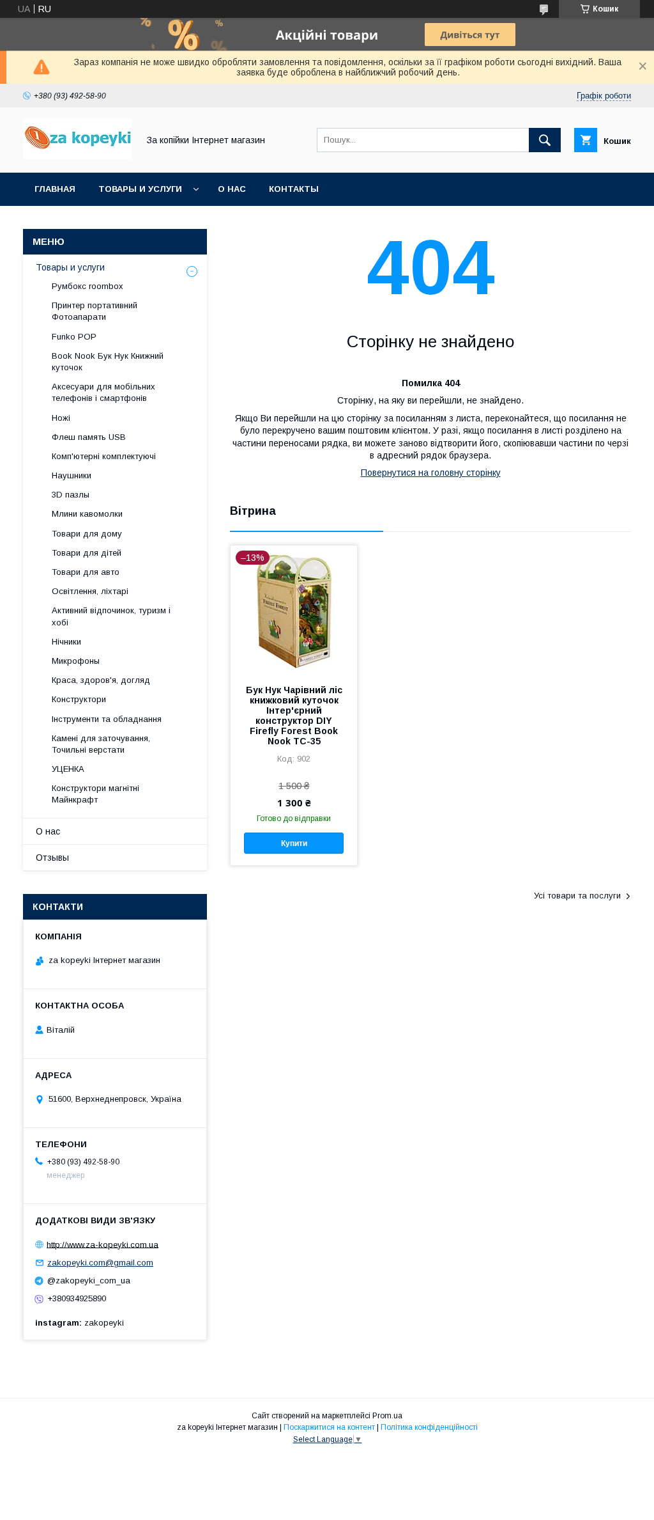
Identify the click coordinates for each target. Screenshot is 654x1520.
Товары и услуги (140, 189)
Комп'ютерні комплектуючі (104, 456)
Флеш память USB (89, 437)
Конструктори (79, 699)
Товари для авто (85, 572)
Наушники (71, 475)
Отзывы (52, 857)
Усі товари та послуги (577, 895)
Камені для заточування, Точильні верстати (101, 744)
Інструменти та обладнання (107, 719)
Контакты (294, 189)
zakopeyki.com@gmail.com (100, 1262)
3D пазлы (70, 494)
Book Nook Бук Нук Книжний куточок (108, 361)
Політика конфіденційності (429, 1427)
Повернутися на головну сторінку (431, 472)
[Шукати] (545, 140)
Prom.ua (387, 1415)
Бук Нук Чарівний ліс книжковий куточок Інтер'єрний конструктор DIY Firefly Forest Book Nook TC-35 (294, 715)
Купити (294, 843)
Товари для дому (87, 533)
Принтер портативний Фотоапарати (94, 311)
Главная (54, 189)
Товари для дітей (86, 553)
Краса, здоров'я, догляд (101, 680)
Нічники (66, 641)
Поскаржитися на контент (329, 1427)
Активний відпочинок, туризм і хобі (111, 616)
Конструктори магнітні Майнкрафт (95, 793)
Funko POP (74, 336)
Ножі (61, 418)
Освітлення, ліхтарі (90, 591)
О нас (232, 189)
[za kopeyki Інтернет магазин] (77, 156)
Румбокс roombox (87, 286)
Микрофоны (76, 661)
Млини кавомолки (87, 514)
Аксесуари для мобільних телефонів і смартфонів (103, 392)
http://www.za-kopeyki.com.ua (102, 1244)
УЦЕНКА (68, 769)
